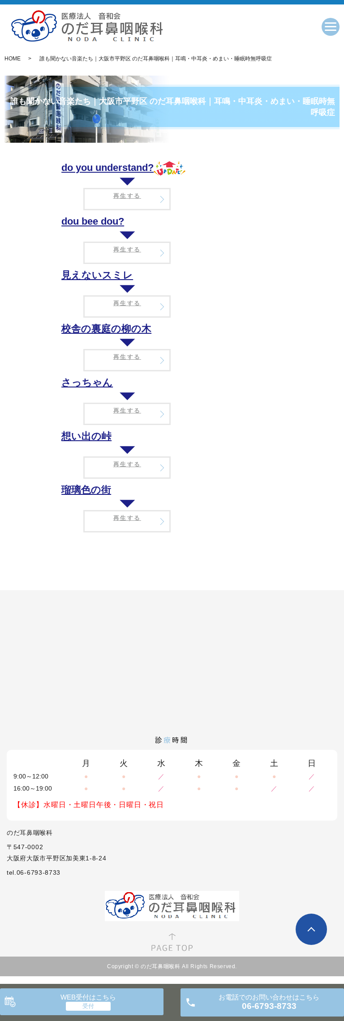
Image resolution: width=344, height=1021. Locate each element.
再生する (127, 195)
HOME (12, 58)
